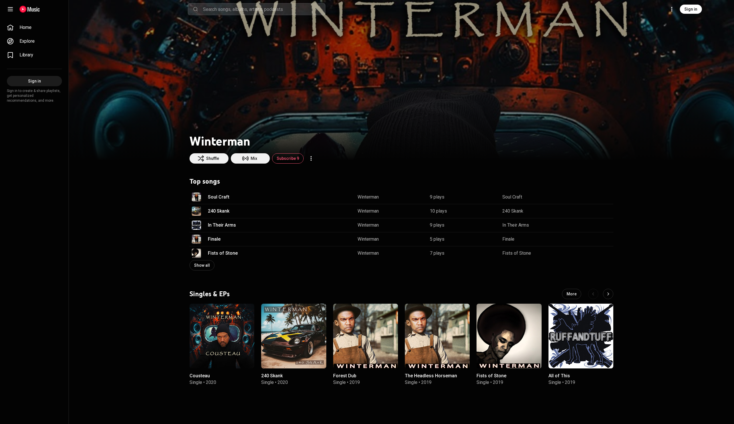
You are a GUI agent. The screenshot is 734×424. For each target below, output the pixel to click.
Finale (214, 239)
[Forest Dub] (365, 336)
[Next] (608, 294)
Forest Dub (344, 375)
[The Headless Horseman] (437, 336)
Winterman (368, 197)
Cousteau (200, 375)
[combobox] (264, 9)
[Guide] (10, 9)
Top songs (205, 181)
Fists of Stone (223, 253)
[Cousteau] (222, 336)
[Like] (580, 197)
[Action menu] (311, 158)
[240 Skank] (293, 336)
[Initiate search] (195, 9)
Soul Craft (218, 197)
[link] (34, 27)
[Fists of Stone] (509, 336)
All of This (559, 375)
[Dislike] (591, 197)
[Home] (29, 9)
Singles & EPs (210, 294)
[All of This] (580, 336)
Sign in (690, 9)
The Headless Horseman (431, 375)
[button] (196, 197)
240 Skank (218, 211)
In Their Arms (222, 225)
